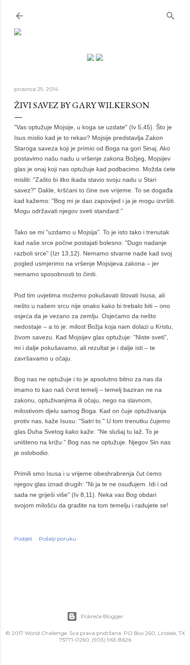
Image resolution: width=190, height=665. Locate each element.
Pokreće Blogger (102, 616)
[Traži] (170, 14)
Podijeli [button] (23, 538)
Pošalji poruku (57, 538)
